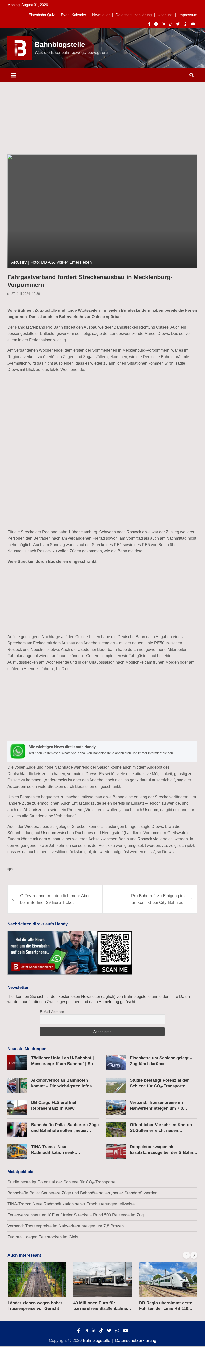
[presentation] (186, 1255)
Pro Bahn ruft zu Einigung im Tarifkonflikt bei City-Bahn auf (157, 899)
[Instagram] (156, 24)
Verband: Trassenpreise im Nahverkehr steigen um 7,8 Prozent (156, 1108)
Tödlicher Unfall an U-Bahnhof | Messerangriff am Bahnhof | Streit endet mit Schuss (65, 1063)
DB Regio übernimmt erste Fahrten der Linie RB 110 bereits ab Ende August (165, 1308)
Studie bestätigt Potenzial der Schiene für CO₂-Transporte (62, 1182)
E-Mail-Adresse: (52, 1012)
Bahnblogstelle (60, 44)
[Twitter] (178, 24)
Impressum (188, 15)
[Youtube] (193, 24)
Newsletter (101, 15)
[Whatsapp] (185, 24)
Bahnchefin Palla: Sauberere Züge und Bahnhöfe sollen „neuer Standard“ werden (65, 1130)
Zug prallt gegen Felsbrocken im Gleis (43, 1237)
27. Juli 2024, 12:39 (26, 294)
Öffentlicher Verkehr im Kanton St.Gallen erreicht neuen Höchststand (161, 1130)
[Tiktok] (170, 24)
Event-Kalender (73, 15)
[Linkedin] (163, 24)
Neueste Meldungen (27, 1048)
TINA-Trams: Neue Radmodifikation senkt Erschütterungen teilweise (57, 1152)
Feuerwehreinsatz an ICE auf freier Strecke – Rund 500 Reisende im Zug (76, 1215)
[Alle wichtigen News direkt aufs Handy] (103, 751)
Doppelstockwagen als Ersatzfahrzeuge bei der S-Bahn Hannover (161, 1152)
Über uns (165, 15)
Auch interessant (24, 1255)
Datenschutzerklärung (134, 15)
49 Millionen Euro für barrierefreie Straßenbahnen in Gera (102, 1308)
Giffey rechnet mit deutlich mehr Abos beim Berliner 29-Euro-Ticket (55, 899)
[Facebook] (149, 24)
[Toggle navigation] (14, 75)
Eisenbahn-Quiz (42, 15)
